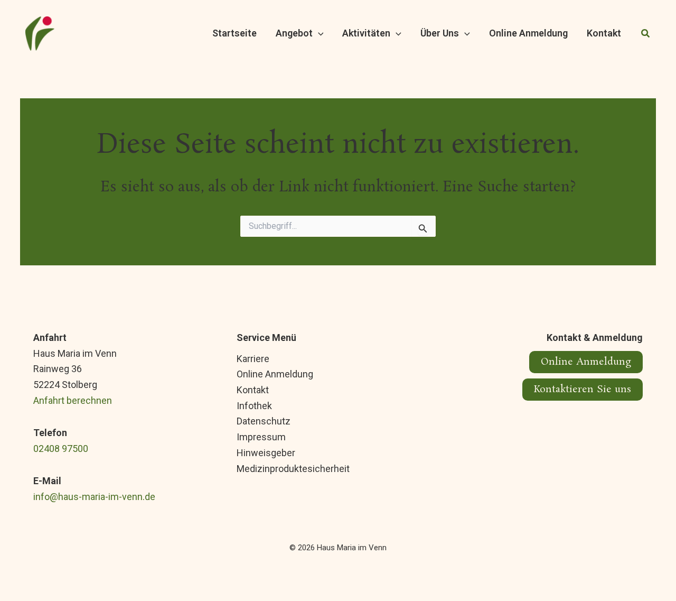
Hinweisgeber (266, 452)
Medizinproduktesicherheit (293, 468)
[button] (318, 33)
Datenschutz (263, 421)
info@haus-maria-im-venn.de (94, 496)
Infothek (254, 405)
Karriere (253, 358)
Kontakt (253, 389)
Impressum (261, 436)
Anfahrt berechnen (72, 400)
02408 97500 (60, 448)
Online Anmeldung (275, 374)
